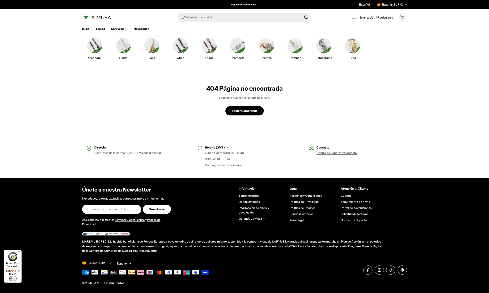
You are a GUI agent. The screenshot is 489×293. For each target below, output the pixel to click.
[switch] (13, 278)
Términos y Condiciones (130, 220)
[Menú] (19, 252)
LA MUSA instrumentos (108, 283)
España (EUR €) (392, 4)
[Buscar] (306, 17)
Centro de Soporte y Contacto (337, 153)
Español (364, 4)
